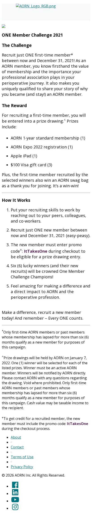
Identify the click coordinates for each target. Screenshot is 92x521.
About (16, 437)
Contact (17, 447)
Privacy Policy (22, 466)
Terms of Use (22, 456)
